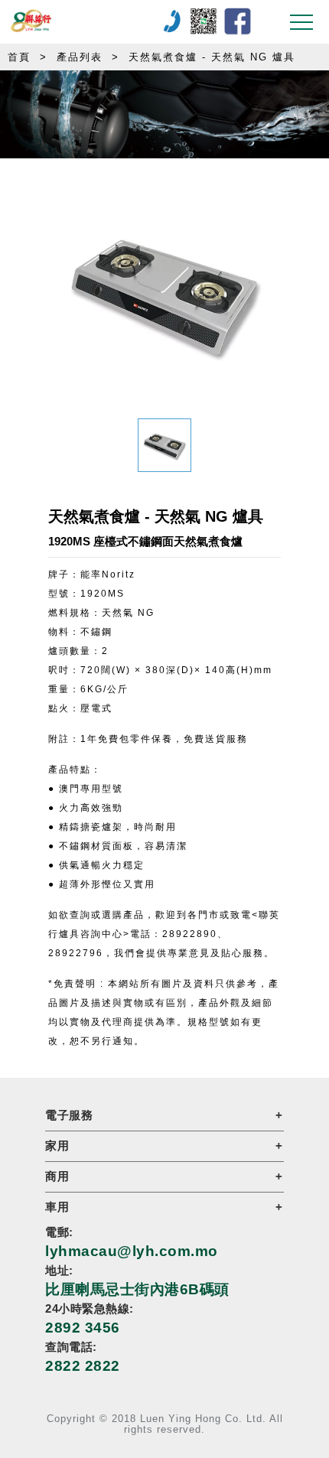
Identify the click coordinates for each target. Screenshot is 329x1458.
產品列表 (80, 57)
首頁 (19, 57)
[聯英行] (86, 22)
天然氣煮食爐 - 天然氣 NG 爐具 (212, 57)
